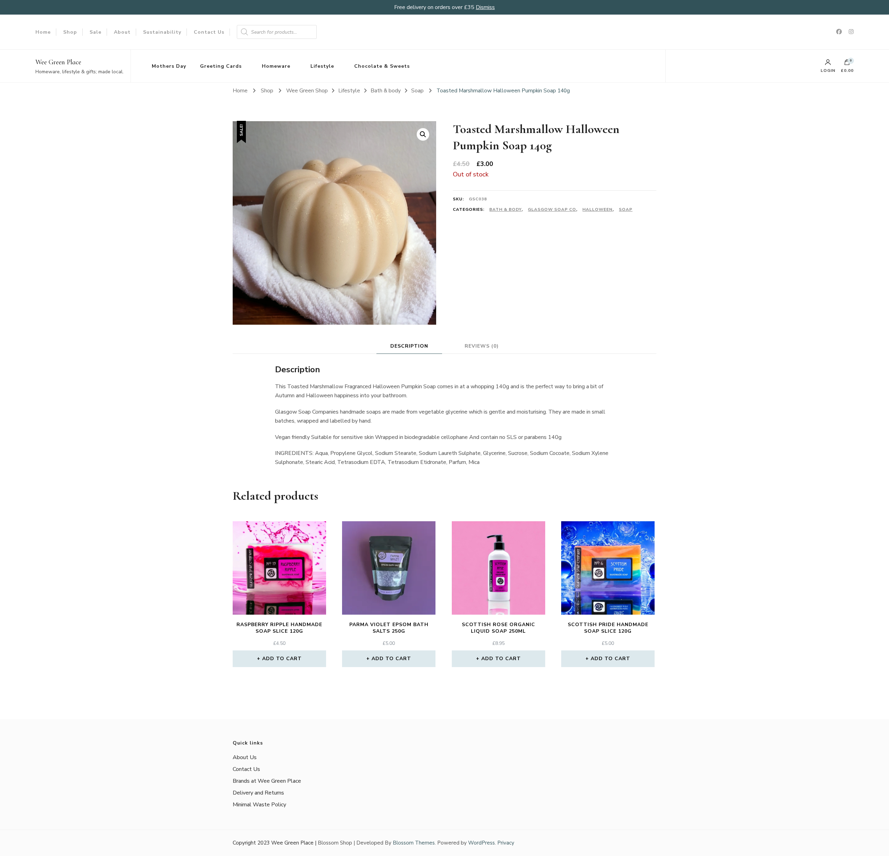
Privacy (505, 842)
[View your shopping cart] (847, 63)
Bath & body (505, 209)
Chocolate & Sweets (382, 66)
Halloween (597, 209)
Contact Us (209, 32)
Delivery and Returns (258, 793)
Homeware (276, 66)
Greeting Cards (221, 66)
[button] (423, 134)
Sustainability (162, 32)
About (122, 32)
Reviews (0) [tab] (482, 346)
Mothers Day (169, 66)
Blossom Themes (414, 842)
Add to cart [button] (282, 658)
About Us (245, 757)
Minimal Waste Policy (259, 804)
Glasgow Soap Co (552, 209)
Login (828, 70)
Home (43, 32)
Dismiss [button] (485, 7)
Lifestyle (322, 66)
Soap (625, 209)
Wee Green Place (58, 62)
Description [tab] (409, 346)
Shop (70, 32)
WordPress (481, 842)
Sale (95, 32)
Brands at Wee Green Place (267, 781)
